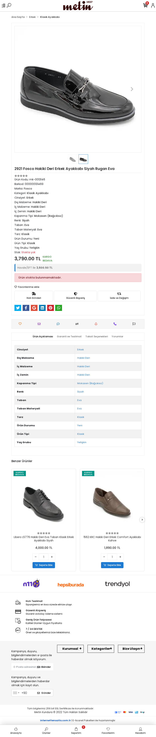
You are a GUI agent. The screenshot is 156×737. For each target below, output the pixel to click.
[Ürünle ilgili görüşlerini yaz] (59, 324)
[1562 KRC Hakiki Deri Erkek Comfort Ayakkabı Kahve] (112, 501)
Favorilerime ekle (28, 287)
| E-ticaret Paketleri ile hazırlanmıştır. (78, 720)
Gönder (46, 667)
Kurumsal (70, 649)
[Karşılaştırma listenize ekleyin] (78, 324)
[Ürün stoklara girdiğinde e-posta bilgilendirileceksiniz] (97, 324)
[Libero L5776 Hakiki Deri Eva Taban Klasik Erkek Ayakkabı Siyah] (44, 501)
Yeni (79, 425)
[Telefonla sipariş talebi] (116, 324)
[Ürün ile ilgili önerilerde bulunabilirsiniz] (135, 324)
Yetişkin (81, 442)
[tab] (43, 336)
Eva (79, 400)
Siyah (80, 391)
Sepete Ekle (46, 565)
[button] (23, 89)
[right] (142, 519)
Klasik (80, 417)
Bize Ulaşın (131, 649)
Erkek (80, 349)
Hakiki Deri (83, 358)
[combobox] (16, 692)
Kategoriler (101, 649)
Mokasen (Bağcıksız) (90, 383)
